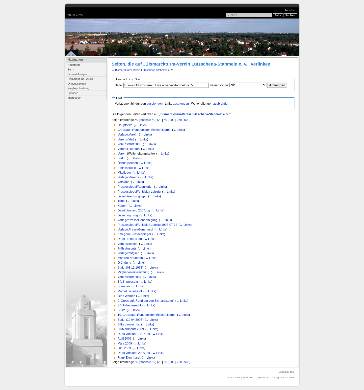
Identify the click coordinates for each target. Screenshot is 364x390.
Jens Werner (126, 296)
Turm (71, 69)
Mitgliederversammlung (133, 272)
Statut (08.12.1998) (130, 267)
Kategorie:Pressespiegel (134, 234)
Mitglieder (124, 172)
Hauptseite (74, 64)
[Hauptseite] (182, 37)
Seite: (119, 85)
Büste (121, 310)
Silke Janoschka (129, 324)
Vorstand (124, 182)
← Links (140, 125)
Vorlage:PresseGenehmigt (135, 229)
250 (179, 120)
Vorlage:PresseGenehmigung (137, 220)
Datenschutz (233, 377)
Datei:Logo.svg (128, 215)
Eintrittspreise (127, 168)
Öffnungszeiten (77, 83)
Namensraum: (219, 85)
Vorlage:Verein (127, 134)
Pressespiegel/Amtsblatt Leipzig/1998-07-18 (147, 225)
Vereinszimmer (128, 244)
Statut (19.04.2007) (130, 319)
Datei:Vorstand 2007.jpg (134, 210)
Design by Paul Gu (283, 377)
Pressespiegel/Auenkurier (135, 186)
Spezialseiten (286, 371)
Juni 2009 (124, 348)
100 (172, 120)
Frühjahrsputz (127, 248)
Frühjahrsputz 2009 (131, 329)
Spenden (73, 93)
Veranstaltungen (77, 74)
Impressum (74, 97)
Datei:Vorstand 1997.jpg (134, 334)
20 (159, 120)
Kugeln (122, 205)
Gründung (124, 262)
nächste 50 (147, 120)
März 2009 (125, 343)
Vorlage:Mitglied (128, 253)
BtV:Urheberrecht (129, 305)
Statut (121, 158)
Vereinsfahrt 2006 (129, 144)
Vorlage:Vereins (128, 177)
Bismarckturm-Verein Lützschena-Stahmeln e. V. (144, 70)
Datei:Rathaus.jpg (130, 239)
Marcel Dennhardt (130, 291)
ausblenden (155, 103)
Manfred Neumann (130, 258)
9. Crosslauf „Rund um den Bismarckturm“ (146, 300)
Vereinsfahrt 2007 (129, 277)
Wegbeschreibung (78, 88)
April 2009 (124, 338)
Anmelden (290, 10)
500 (186, 120)
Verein (122, 153)
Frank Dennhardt (129, 357)
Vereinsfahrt (126, 139)
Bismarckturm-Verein (80, 78)
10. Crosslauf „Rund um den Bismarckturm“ (147, 315)
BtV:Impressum (128, 281)
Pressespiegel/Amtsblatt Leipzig (139, 191)
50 (165, 120)
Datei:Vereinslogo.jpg (132, 196)
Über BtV (248, 377)
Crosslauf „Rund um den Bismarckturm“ (144, 130)
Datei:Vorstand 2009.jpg (134, 353)
